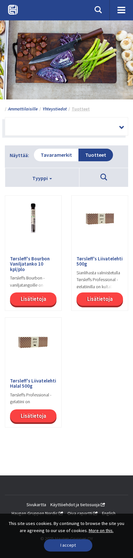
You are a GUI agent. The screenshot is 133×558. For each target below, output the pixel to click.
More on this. (101, 530)
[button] (103, 177)
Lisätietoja (33, 298)
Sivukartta (36, 504)
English (109, 513)
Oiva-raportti (80, 513)
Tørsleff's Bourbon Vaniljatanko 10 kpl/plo (30, 264)
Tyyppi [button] (40, 178)
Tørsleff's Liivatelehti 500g (100, 261)
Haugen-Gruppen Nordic (35, 513)
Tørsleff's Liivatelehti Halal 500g (33, 383)
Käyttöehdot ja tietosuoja (75, 504)
